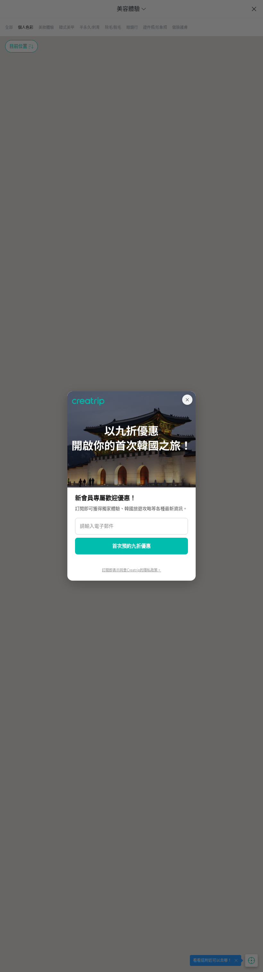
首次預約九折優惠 (131, 546)
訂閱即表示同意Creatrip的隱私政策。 (131, 570)
